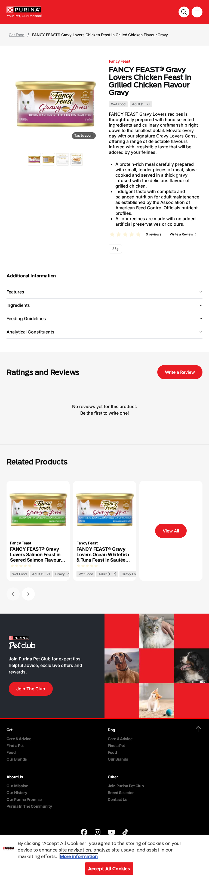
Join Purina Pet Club (126, 785)
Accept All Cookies (109, 868)
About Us (15, 776)
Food (11, 752)
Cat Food (16, 35)
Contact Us (117, 799)
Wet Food (118, 104)
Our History (17, 792)
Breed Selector (121, 792)
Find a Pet (15, 745)
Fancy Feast (119, 61)
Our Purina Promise (24, 799)
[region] (104, 857)
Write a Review (181, 234)
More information (79, 856)
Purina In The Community (29, 806)
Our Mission (18, 785)
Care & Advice (19, 738)
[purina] (84, 832)
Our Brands (17, 759)
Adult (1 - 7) (141, 104)
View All (171, 531)
